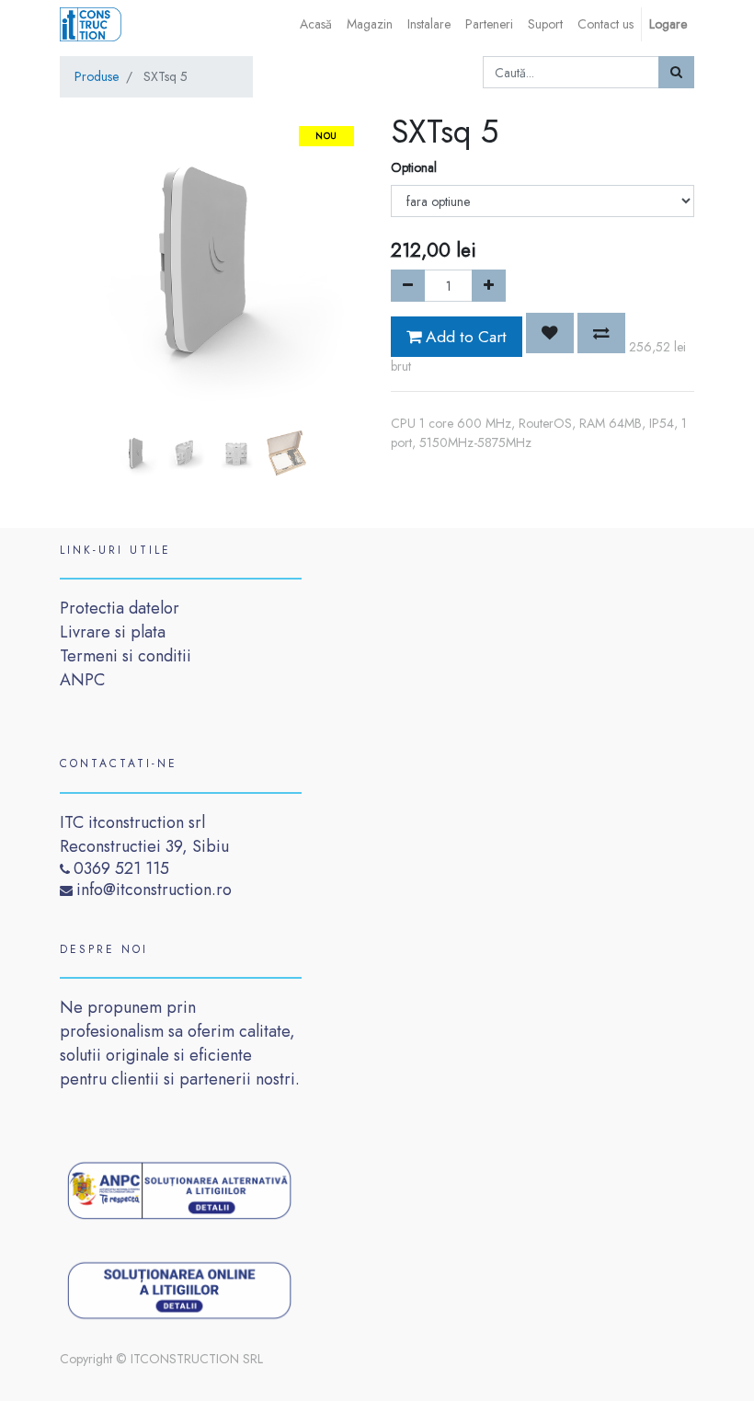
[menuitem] (315, 24)
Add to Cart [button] (464, 337)
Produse (96, 76)
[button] (83, 296)
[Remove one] (408, 286)
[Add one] (489, 286)
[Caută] (676, 72)
